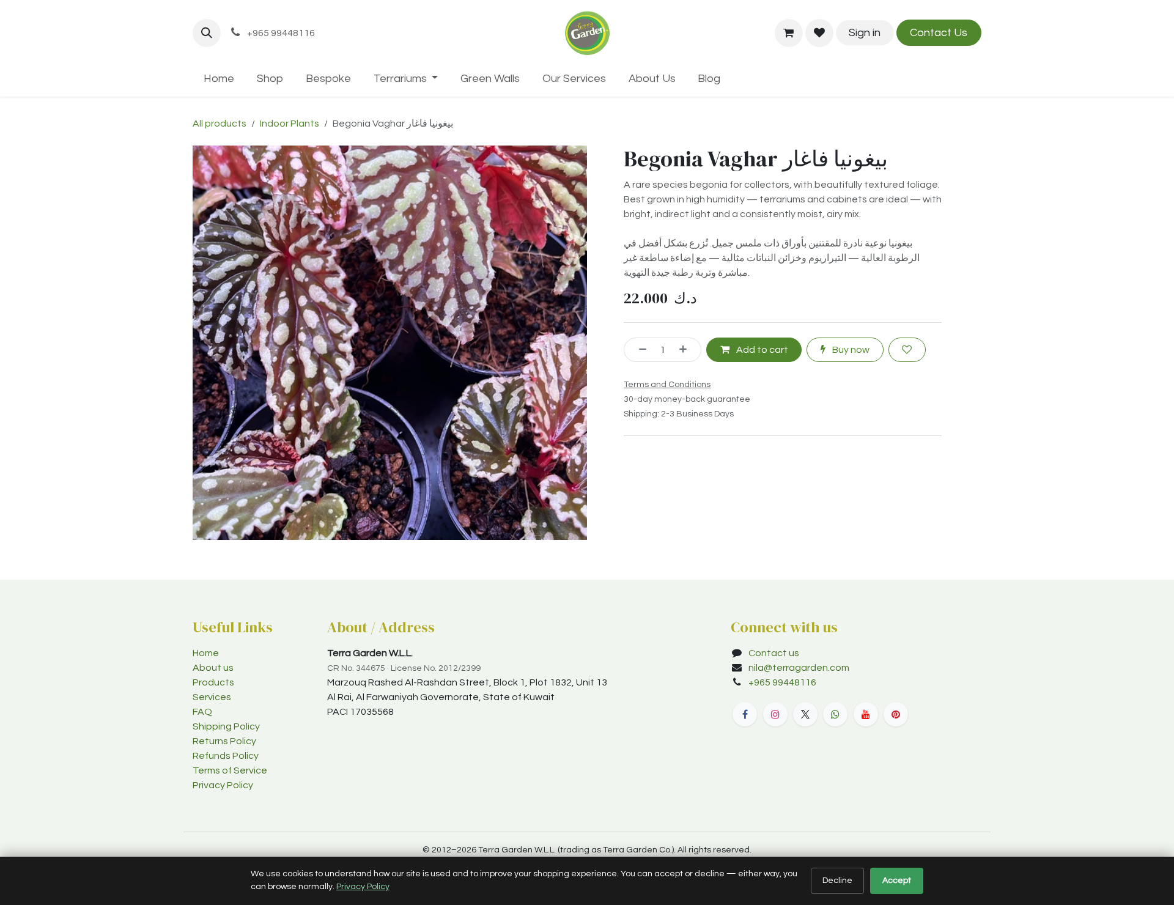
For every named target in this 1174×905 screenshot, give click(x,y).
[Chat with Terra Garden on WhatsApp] (835, 714)
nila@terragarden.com (798, 668)
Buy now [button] (849, 350)
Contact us (773, 653)
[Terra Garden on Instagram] (775, 714)
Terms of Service (230, 770)
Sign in (864, 33)
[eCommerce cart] (789, 33)
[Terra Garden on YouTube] (866, 714)
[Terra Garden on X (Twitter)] (805, 714)
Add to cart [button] (761, 350)
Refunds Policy (226, 756)
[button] (207, 33)
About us (213, 668)
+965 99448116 (783, 682)
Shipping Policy (226, 726)
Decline (837, 880)
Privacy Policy (223, 785)
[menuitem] (219, 78)
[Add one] (687, 349)
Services (212, 697)
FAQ (202, 712)
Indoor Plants (289, 123)
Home (206, 653)
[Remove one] (638, 349)
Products (213, 682)
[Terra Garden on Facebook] (745, 714)
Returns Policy (224, 741)
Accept (896, 880)
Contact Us (938, 33)
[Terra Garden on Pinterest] (896, 714)
